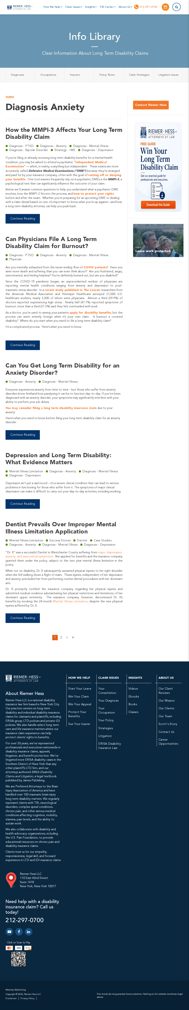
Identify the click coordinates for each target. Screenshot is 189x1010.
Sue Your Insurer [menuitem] (79, 724)
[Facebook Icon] (19, 932)
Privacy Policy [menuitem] (28, 998)
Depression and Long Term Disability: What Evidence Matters (58, 459)
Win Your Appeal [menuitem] (79, 704)
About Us (124, 7)
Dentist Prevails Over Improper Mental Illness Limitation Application (61, 528)
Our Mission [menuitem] (167, 700)
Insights (90, 7)
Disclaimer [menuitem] (11, 998)
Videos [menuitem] (133, 688)
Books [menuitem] (132, 704)
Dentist (82, 540)
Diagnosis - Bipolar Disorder (29, 150)
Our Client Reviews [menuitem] (166, 690)
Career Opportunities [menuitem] (168, 741)
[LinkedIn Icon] (28, 932)
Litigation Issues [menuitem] (169, 75)
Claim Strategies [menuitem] (139, 75)
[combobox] (172, 7)
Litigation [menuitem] (105, 736)
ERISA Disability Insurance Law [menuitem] (109, 745)
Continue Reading (22, 218)
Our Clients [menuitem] (166, 708)
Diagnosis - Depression (97, 150)
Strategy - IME (65, 150)
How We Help (52, 7)
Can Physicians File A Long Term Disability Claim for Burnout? (51, 243)
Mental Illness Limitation (26, 471)
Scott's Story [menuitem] (168, 724)
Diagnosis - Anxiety (54, 146)
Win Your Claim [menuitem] (78, 696)
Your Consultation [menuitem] (107, 690)
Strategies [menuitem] (105, 728)
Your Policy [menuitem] (106, 720)
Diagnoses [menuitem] (17, 75)
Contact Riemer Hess (150, 105)
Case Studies (102, 540)
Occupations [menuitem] (48, 75)
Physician (15, 259)
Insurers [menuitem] (75, 75)
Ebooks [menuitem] (133, 696)
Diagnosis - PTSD (22, 146)
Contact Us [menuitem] (166, 732)
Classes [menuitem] (133, 712)
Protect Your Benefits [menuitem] (77, 714)
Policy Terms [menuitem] (107, 75)
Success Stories (60, 540)
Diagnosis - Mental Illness (90, 146)
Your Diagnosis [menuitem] (108, 700)
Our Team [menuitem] (165, 716)
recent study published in (72, 290)
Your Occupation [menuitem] (106, 710)
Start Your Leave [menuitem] (79, 688)
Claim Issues (73, 7)
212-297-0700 (148, 7)
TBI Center (107, 7)
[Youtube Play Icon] (9, 932)
